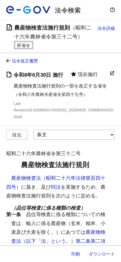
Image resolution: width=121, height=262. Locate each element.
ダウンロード (102, 254)
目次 (16, 134)
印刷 (75, 254)
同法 (56, 186)
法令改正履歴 (25, 60)
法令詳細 (106, 28)
